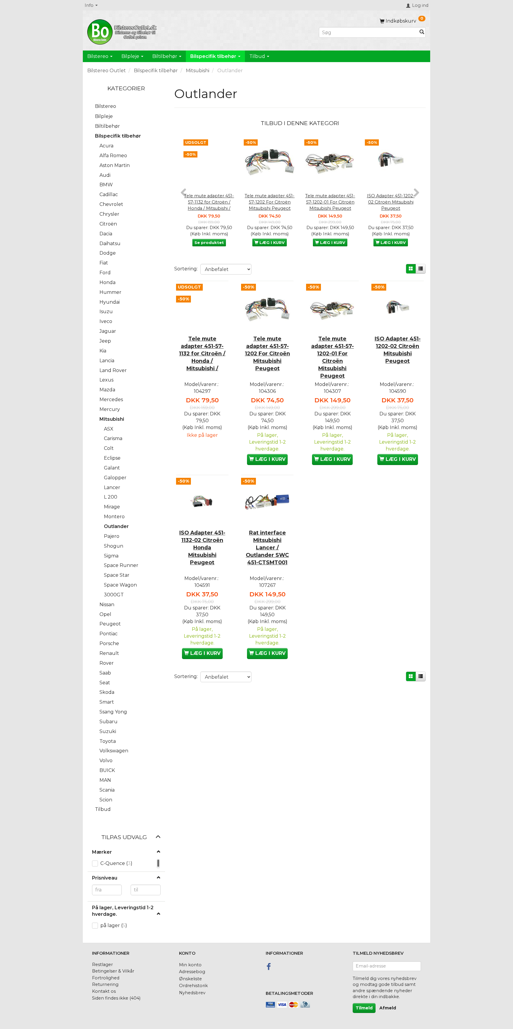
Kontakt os (104, 991)
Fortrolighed (105, 978)
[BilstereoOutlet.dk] (123, 30)
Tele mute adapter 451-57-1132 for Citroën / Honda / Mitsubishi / (209, 202)
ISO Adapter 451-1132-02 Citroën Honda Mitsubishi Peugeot (202, 548)
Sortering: (186, 269)
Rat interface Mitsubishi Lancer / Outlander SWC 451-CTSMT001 (267, 548)
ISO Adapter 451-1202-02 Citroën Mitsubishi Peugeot (391, 202)
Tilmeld (364, 1008)
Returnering (105, 984)
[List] (421, 269)
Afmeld (387, 1008)
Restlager (102, 964)
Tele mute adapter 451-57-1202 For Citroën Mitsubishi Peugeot (269, 202)
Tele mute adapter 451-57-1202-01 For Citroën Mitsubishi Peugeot (330, 202)
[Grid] (411, 269)
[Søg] (421, 32)
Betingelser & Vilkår (113, 971)
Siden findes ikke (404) (116, 998)
